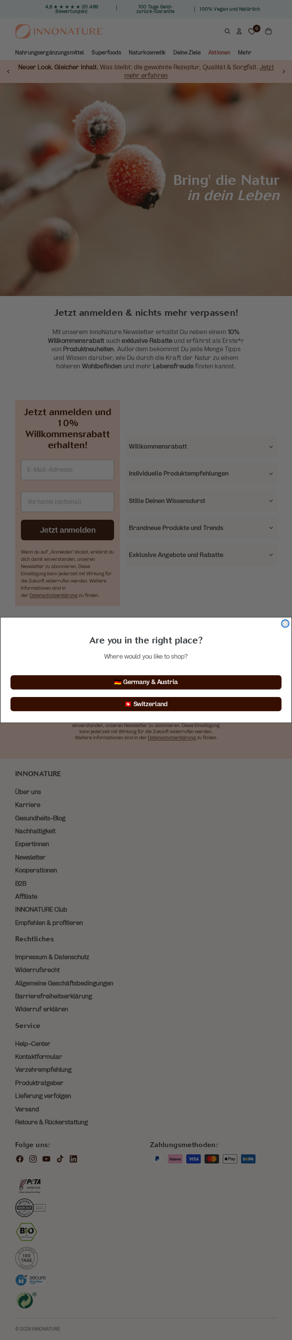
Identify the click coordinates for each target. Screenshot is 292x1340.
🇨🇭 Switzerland (146, 704)
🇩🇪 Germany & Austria (146, 682)
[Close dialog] (285, 623)
